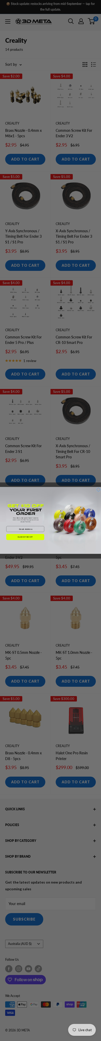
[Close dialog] (98, 489)
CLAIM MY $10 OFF (25, 537)
